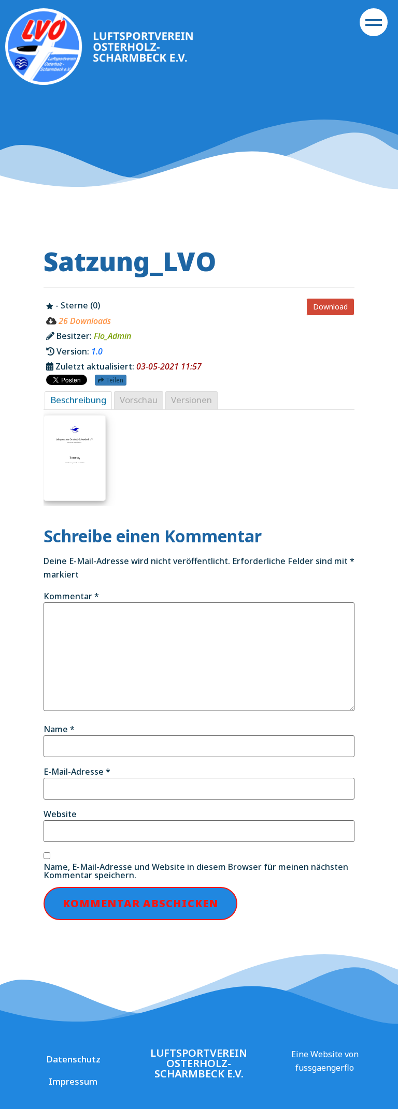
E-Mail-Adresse (77, 771)
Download (330, 307)
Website (60, 814)
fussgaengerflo (324, 1067)
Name (59, 729)
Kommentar (71, 596)
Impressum (73, 1081)
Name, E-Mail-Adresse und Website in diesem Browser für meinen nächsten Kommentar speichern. (196, 871)
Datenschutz (73, 1059)
